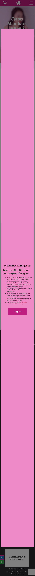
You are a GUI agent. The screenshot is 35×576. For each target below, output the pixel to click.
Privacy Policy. (19, 304)
